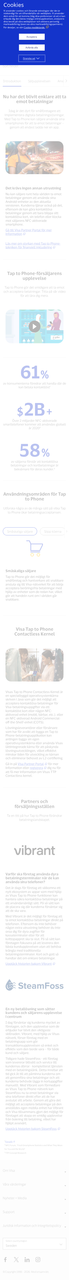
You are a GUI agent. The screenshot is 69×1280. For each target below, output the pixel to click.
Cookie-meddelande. (34, 27)
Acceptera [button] (31, 36)
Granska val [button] (29, 58)
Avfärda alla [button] (32, 47)
